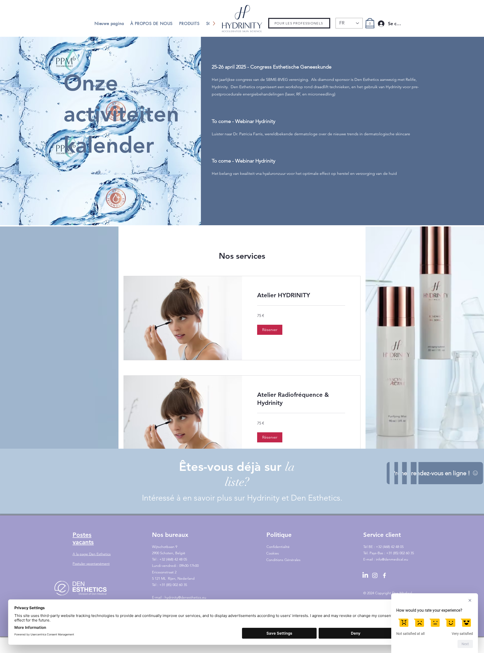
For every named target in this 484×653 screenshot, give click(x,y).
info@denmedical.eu (392, 559)
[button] (269, 330)
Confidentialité (278, 546)
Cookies (272, 553)
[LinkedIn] (365, 575)
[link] (301, 295)
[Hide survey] (470, 600)
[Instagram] (374, 575)
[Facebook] (384, 575)
